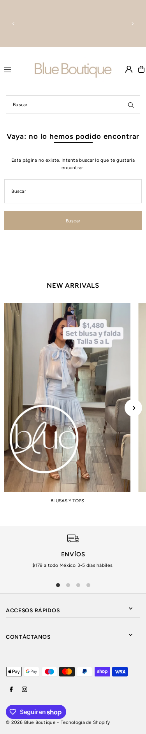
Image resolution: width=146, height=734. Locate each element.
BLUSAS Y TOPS (67, 500)
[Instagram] (24, 690)
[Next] (132, 24)
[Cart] (141, 69)
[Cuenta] (128, 69)
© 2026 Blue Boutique (31, 722)
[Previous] (14, 24)
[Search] (130, 104)
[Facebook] (11, 690)
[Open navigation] (16, 68)
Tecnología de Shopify (85, 722)
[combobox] (73, 104)
